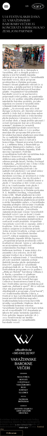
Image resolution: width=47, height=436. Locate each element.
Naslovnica (23, 377)
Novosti (24, 380)
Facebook (23, 399)
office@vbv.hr (23, 350)
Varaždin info (23, 385)
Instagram (23, 401)
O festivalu (23, 382)
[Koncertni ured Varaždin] (37, 6)
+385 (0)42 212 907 (23, 353)
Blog (23, 387)
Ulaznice (23, 393)
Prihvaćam (11, 433)
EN (27, 6)
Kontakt (23, 390)
